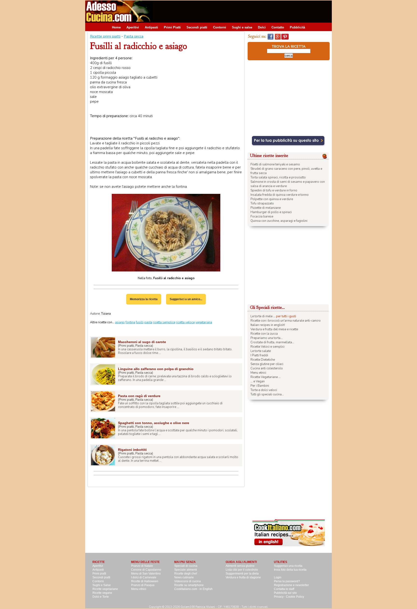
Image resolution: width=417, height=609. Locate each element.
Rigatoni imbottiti (132, 450)
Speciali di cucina (185, 566)
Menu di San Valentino (146, 573)
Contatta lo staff (284, 589)
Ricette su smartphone (189, 585)
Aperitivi (132, 27)
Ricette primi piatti (105, 36)
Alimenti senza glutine (240, 566)
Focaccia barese (261, 216)
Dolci (262, 27)
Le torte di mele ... (262, 316)
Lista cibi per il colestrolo (242, 569)
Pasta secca (133, 36)
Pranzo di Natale (142, 566)
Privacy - (280, 596)
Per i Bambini (259, 386)
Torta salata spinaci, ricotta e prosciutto (278, 177)
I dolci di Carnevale (143, 577)
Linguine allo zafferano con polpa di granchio (156, 369)
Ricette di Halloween (144, 581)
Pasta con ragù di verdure (139, 396)
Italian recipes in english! (267, 325)
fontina (130, 322)
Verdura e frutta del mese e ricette (274, 329)
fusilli (140, 322)
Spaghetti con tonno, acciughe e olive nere (153, 423)
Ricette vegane (102, 593)
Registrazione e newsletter (291, 585)
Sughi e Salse (101, 585)
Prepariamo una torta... (266, 338)
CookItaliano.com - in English (193, 589)
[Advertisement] (244, 11)
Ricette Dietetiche (262, 360)
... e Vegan (257, 381)
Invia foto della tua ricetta (290, 569)
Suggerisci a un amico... (186, 299)
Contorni (219, 27)
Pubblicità (297, 27)
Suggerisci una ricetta (288, 566)
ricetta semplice (164, 322)
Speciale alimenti (185, 569)
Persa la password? (287, 581)
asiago (120, 322)
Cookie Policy (295, 596)
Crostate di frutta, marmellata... (272, 342)
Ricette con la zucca (264, 334)
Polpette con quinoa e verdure (271, 199)
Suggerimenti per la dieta (242, 573)
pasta (148, 322)
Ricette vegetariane (105, 589)
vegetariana (203, 322)
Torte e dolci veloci (263, 390)
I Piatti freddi (259, 355)
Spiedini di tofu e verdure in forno (273, 190)
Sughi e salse (242, 27)
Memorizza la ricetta (144, 299)
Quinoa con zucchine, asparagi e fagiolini (278, 221)
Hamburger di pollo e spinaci (271, 212)
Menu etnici (258, 373)
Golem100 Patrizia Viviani (198, 607)
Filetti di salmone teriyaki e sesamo (275, 164)
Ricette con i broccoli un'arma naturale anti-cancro (285, 320)
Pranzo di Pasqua (142, 585)
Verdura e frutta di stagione (243, 577)
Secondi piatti (197, 27)
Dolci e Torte (100, 596)
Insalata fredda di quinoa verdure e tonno (279, 195)
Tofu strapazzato (262, 203)
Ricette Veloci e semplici (267, 347)
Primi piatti (99, 573)
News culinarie (184, 577)
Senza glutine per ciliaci (266, 364)
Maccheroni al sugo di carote (142, 342)
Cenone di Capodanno (146, 569)
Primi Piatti (172, 27)
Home (116, 27)
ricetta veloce (185, 322)
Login (277, 577)
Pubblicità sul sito (285, 593)
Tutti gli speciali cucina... (267, 394)
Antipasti (151, 27)
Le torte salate (260, 351)
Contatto (277, 27)
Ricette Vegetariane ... (265, 377)
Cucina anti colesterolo (266, 368)
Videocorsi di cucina (187, 581)
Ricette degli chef (185, 573)
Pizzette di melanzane (265, 208)
